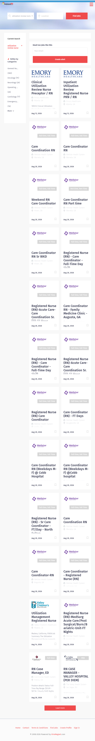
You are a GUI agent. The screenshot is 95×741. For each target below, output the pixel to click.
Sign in (77, 728)
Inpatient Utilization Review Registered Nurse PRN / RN (75, 89)
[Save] (53, 113)
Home (17, 728)
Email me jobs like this (42, 45)
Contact (26, 728)
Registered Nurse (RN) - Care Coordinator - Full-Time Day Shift (75, 260)
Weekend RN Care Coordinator (44, 201)
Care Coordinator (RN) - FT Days (75, 414)
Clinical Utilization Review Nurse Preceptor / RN (42, 87)
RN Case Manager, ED (40, 671)
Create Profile (66, 728)
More (10, 111)
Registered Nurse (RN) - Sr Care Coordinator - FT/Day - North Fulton (44, 525)
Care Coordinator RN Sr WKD (44, 254)
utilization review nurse (13, 47)
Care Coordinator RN (75, 148)
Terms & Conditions (40, 728)
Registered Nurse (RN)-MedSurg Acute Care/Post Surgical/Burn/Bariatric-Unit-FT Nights (75, 622)
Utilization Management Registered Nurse (44, 617)
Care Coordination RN (43, 148)
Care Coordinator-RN (43, 573)
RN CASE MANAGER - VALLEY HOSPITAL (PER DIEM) (75, 674)
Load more (60, 708)
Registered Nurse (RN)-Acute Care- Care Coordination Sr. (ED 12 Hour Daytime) (44, 315)
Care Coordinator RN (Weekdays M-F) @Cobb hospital (76, 470)
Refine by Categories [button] (13, 60)
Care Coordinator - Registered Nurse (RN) (75, 575)
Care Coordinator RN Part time (75, 201)
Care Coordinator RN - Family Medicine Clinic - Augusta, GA (75, 311)
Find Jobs (77, 16)
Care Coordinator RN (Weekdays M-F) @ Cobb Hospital (44, 470)
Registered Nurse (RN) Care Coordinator (44, 416)
